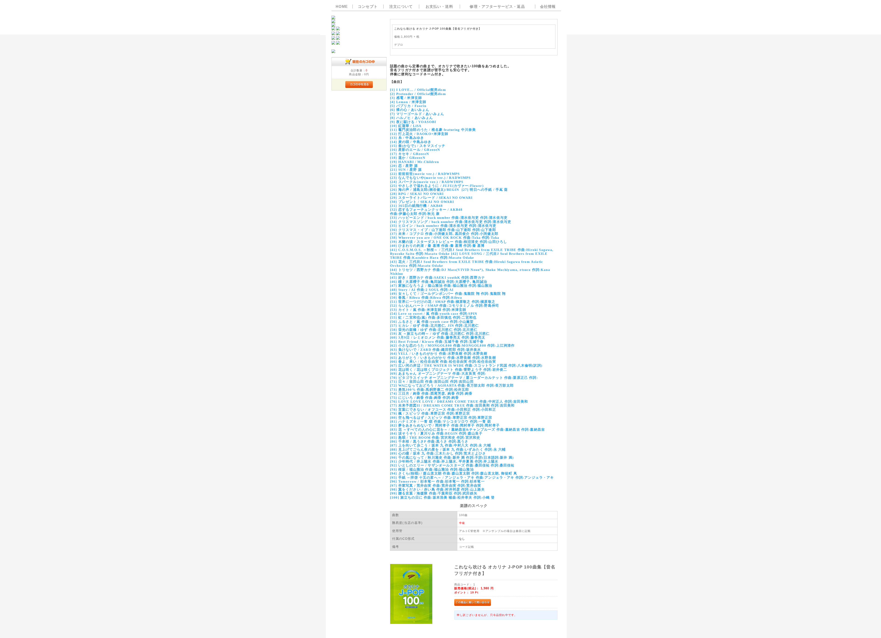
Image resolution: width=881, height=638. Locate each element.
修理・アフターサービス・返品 (497, 6)
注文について (401, 6)
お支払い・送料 (439, 6)
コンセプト (368, 6)
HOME (342, 6)
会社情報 (548, 6)
